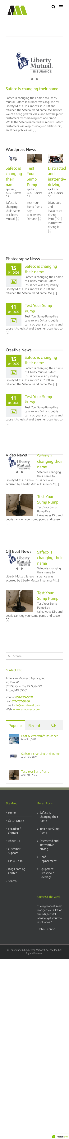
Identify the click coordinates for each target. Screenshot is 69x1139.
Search (12, 881)
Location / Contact (14, 830)
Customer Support (14, 850)
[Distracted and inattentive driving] (55, 158)
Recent (34, 725)
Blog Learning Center (16, 871)
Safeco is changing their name (32, 88)
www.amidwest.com (26, 709)
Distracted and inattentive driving (49, 844)
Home (12, 812)
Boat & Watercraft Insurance (39, 736)
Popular (15, 725)
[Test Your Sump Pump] (34, 158)
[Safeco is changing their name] (34, 64)
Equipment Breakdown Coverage (47, 873)
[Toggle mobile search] (53, 7)
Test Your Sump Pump (35, 771)
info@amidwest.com (27, 705)
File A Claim (15, 861)
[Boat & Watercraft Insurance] (14, 736)
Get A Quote (16, 820)
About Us (14, 840)
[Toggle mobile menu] (61, 7)
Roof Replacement (48, 859)
